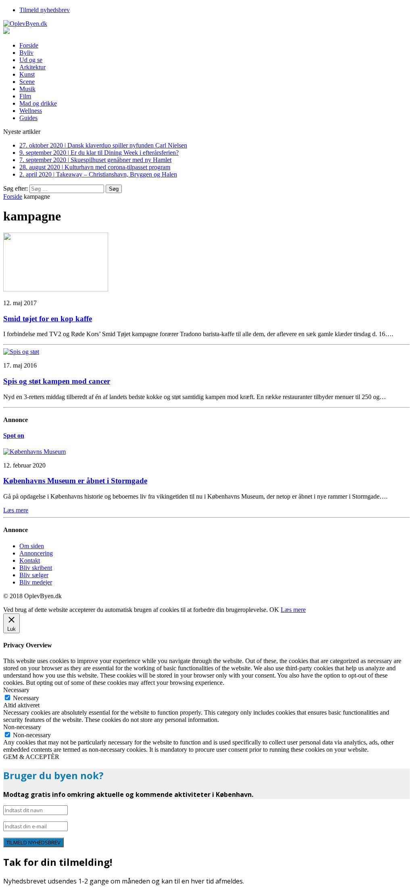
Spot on (13, 435)
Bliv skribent (35, 567)
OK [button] (274, 609)
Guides (28, 117)
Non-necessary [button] (22, 727)
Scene (27, 81)
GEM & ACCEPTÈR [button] (31, 756)
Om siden (31, 546)
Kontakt (29, 560)
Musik (27, 88)
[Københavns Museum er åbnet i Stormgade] (34, 451)
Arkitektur (32, 67)
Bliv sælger (33, 575)
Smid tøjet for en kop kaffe (47, 318)
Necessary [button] (16, 689)
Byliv (26, 52)
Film (25, 96)
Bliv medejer (35, 582)
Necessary (26, 697)
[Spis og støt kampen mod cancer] (21, 351)
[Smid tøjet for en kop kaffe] (55, 289)
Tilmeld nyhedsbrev (44, 9)
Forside (28, 45)
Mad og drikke (38, 103)
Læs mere (293, 609)
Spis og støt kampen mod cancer (56, 381)
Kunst (27, 74)
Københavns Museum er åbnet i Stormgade (75, 480)
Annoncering (36, 553)
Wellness (30, 110)
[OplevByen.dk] (206, 23)
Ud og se (30, 59)
